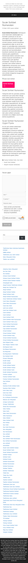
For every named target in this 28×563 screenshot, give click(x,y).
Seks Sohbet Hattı (8, 420)
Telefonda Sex (7, 507)
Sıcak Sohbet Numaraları (10, 452)
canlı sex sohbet (8, 308)
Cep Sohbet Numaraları (10, 328)
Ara (4, 235)
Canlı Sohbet (7, 312)
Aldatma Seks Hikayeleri (10, 269)
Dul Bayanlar (7, 351)
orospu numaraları (8, 402)
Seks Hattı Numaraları (9, 413)
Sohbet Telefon (7, 468)
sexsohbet (6, 445)
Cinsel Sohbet (7, 331)
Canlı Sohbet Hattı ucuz (10, 322)
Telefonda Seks (7, 496)
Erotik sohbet (7, 363)
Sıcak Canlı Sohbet (9, 162)
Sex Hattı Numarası (9, 427)
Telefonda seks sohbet (10, 498)
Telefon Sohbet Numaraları (11, 482)
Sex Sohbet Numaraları (10, 441)
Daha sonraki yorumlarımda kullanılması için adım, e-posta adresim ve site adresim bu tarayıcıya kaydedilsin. (13, 209)
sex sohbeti (6, 443)
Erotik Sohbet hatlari (9, 365)
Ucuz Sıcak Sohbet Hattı (10, 525)
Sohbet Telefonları (8, 470)
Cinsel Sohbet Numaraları (10, 340)
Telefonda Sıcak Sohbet (10, 509)
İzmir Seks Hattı (7, 390)
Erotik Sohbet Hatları (9, 367)
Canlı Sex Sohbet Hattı (10, 310)
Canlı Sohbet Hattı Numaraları (12, 319)
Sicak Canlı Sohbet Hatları (11, 448)
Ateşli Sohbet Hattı (8, 294)
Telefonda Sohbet (8, 511)
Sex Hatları (6, 422)
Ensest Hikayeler (8, 358)
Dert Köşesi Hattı (8, 342)
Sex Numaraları (7, 431)
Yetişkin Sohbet (7, 532)
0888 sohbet (7, 252)
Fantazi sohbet (7, 374)
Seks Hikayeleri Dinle (9, 257)
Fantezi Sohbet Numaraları (11, 379)
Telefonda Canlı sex (9, 484)
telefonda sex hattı (22, 552)
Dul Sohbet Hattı (8, 356)
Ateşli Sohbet (7, 289)
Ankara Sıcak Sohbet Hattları (11, 280)
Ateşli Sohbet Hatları (9, 292)
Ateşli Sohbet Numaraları (10, 296)
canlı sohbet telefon (9, 326)
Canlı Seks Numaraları (9, 303)
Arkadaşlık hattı (7, 283)
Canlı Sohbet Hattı (8, 317)
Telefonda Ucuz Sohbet (10, 514)
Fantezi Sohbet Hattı (10, 160)
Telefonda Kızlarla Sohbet (11, 493)
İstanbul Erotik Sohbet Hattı (11, 386)
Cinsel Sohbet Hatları (9, 333)
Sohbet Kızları (7, 459)
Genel (4, 383)
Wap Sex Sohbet (8, 530)
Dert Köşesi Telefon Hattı (10, 344)
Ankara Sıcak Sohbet (9, 276)
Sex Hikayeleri (7, 429)
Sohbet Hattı (7, 457)
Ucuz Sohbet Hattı (8, 527)
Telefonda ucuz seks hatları (11, 254)
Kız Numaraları (7, 395)
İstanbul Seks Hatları (9, 388)
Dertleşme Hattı (7, 347)
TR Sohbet (6, 518)
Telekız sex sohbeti (8, 259)
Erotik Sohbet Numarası (10, 372)
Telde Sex (6, 473)
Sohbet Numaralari (8, 461)
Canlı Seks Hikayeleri (9, 301)
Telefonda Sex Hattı (7, 555)
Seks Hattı (6, 411)
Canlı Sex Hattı (7, 306)
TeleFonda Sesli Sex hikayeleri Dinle (13, 504)
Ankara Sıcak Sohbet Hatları (11, 278)
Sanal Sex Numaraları (9, 406)
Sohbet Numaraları (8, 464)
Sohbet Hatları (7, 454)
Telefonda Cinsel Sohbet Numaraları (14, 489)
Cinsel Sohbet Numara (10, 338)
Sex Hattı (20, 160)
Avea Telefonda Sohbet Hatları (12, 299)
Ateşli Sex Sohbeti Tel (9, 287)
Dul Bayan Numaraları (9, 349)
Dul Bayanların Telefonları (10, 354)
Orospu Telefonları (8, 404)
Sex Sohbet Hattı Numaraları (11, 438)
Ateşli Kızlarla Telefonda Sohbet (12, 285)
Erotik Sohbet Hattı (8, 370)
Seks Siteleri (6, 418)
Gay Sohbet (6, 381)
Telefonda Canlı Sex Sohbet (11, 486)
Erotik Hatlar (6, 360)
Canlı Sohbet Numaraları (10, 324)
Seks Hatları (6, 409)
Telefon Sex (6, 477)
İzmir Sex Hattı (7, 393)
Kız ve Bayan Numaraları (10, 397)
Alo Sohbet (6, 273)
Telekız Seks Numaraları (10, 516)
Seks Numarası (7, 415)
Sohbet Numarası (8, 466)
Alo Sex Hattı (7, 271)
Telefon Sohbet (7, 480)
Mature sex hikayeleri (9, 399)
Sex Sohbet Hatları (16, 545)
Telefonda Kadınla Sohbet (11, 491)
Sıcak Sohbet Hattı (8, 450)
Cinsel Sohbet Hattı (9, 335)
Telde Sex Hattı (7, 475)
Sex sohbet (6, 434)
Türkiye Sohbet (7, 520)
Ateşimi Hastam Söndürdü (12, 164)
